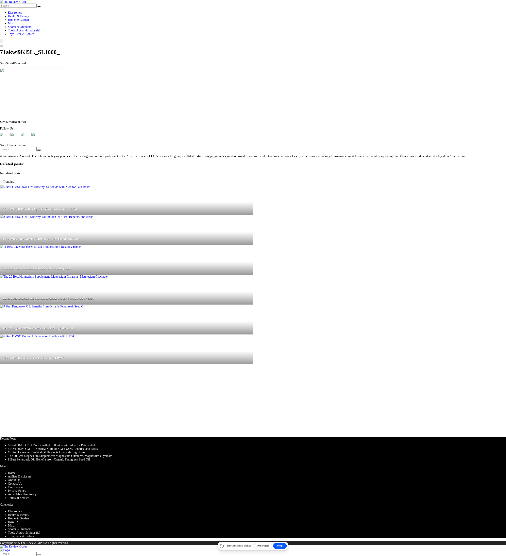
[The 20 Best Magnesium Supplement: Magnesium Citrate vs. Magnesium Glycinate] (54, 276)
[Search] (39, 6)
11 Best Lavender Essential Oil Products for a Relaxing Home (46, 452)
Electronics (15, 12)
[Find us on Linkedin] (25, 138)
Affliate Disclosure (19, 476)
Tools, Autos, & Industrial (24, 30)
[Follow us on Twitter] (15, 138)
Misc (11, 23)
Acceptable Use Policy (22, 494)
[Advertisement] (118, 402)
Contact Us (15, 483)
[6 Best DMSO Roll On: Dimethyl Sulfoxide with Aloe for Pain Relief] (45, 187)
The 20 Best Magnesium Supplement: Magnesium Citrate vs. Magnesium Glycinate (60, 456)
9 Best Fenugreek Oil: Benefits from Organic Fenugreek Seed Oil (49, 459)
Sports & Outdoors (19, 26)
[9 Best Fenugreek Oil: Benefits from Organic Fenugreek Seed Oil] (42, 306)
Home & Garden (18, 19)
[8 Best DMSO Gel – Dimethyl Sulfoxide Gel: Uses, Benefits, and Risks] (46, 216)
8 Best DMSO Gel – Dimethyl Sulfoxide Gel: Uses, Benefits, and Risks (53, 448)
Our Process (15, 487)
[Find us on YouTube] (36, 138)
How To (13, 522)
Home (12, 473)
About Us (14, 480)
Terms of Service (18, 497)
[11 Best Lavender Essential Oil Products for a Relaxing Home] (40, 246)
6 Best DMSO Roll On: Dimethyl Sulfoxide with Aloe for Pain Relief (51, 445)
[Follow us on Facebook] (4, 138)
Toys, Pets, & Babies (21, 34)
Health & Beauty (18, 16)
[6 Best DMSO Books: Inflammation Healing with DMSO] (38, 336)
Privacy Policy (17, 490)
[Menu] (1, 41)
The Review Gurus (32, 543)
